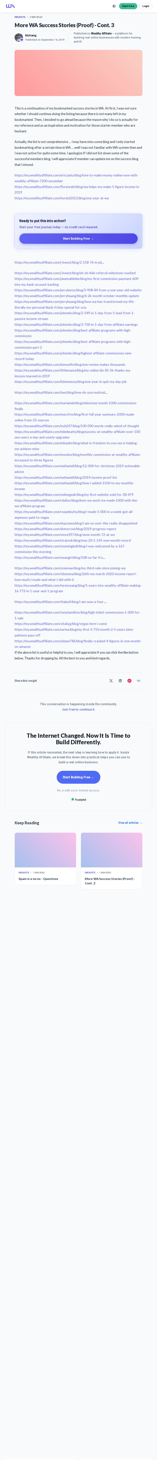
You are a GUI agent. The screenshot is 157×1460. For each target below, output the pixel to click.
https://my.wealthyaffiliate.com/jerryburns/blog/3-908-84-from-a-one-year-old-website (78, 290)
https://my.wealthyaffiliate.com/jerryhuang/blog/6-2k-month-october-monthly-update (77, 296)
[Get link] (138, 681)
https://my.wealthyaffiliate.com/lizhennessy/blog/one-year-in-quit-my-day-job (70, 382)
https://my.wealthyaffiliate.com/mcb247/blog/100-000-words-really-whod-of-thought (77, 426)
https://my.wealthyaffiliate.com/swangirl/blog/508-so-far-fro (59, 557)
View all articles (130, 822)
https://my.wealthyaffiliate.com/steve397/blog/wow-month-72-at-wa (65, 535)
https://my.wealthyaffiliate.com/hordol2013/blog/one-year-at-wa (62, 198)
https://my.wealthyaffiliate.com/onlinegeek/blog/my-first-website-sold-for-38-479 (74, 495)
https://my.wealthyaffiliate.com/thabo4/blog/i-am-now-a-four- (59, 602)
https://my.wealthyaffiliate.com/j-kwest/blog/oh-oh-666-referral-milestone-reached (75, 273)
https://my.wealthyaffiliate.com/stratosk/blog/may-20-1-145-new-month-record (73, 540)
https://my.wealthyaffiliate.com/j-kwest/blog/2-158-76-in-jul (58, 262)
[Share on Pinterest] (129, 681)
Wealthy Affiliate (101, 33)
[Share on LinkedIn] (120, 681)
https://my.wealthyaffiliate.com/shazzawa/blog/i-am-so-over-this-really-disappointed (76, 523)
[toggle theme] (114, 6)
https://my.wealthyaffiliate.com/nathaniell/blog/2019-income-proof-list (66, 477)
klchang (30, 35)
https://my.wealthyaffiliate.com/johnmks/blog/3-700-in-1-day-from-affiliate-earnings (76, 324)
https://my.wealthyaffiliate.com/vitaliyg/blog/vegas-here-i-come (61, 624)
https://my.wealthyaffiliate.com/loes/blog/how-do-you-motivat (60, 392)
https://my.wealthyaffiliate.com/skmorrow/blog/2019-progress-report (65, 529)
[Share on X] (111, 681)
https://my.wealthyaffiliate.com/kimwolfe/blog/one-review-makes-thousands (70, 364)
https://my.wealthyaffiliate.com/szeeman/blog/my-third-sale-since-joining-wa (70, 568)
